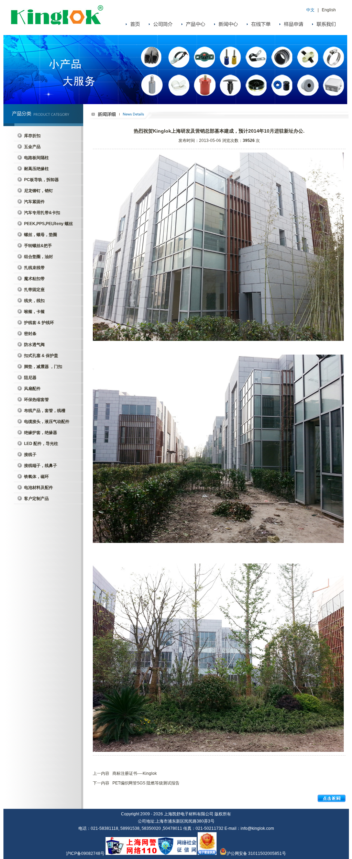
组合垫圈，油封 (38, 256)
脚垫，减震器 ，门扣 (43, 366)
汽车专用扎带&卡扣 (42, 212)
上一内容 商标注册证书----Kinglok (125, 773)
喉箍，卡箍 (34, 311)
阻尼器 (30, 377)
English (329, 10)
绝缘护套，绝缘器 (40, 432)
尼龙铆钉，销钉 (38, 190)
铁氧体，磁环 (36, 476)
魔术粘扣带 (34, 278)
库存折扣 (32, 135)
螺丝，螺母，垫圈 (40, 234)
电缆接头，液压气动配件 (46, 421)
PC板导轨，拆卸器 (41, 179)
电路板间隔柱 (36, 157)
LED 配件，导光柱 (41, 443)
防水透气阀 (34, 344)
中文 (310, 10)
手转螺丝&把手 (38, 245)
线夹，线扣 (34, 300)
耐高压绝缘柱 (36, 168)
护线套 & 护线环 (39, 322)
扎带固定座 (34, 289)
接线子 (30, 454)
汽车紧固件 (34, 201)
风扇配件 (32, 388)
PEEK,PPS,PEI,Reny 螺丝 (48, 223)
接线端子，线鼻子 (40, 465)
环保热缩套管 (36, 399)
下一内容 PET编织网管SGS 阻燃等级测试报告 (136, 783)
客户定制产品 (36, 498)
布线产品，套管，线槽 (44, 410)
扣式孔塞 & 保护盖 (41, 355)
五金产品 (32, 146)
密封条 (30, 333)
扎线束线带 (34, 267)
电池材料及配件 (38, 487)
